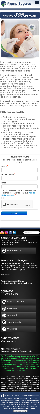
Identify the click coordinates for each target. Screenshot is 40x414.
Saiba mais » (6, 275)
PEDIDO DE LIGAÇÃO (14, 322)
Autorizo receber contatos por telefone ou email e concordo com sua (18, 193)
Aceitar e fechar (20, 411)
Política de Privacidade (26, 408)
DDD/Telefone (7, 174)
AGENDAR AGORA (14, 250)
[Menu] (37, 2)
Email (3, 183)
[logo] (15, 4)
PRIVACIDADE (12, 329)
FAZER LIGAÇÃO (12, 315)
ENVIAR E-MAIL (12, 308)
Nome (4, 166)
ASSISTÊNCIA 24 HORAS (15, 302)
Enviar (14, 213)
